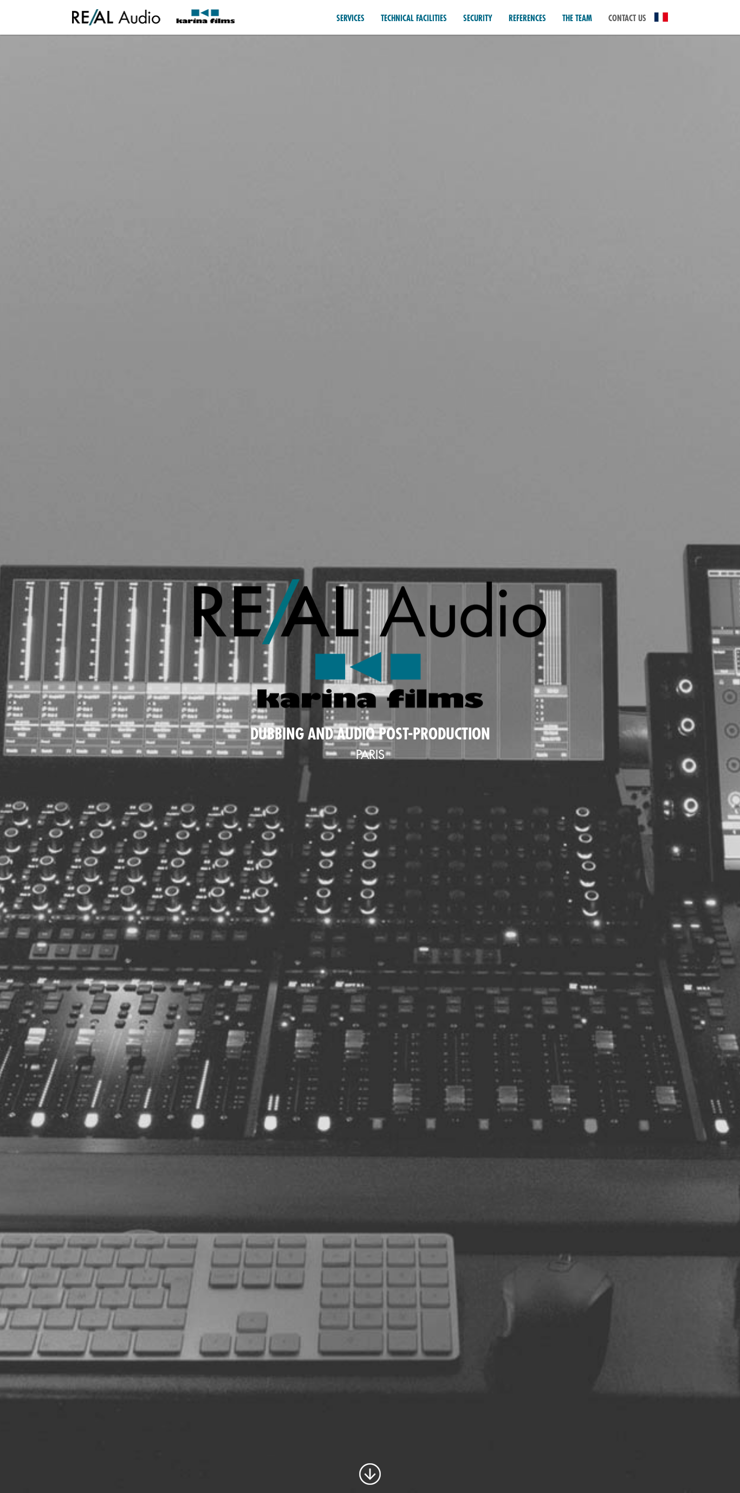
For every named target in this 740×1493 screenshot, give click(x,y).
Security (477, 19)
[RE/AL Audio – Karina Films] (153, 16)
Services (350, 19)
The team (577, 19)
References (527, 19)
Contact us (627, 19)
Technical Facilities (414, 19)
